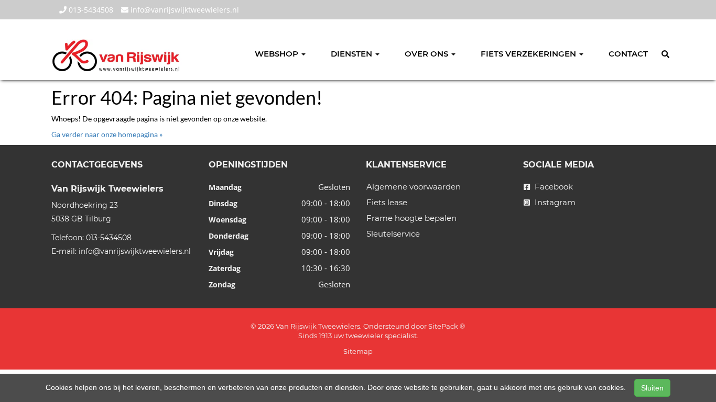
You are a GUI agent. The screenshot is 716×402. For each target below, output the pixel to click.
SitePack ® (446, 326)
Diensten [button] (352, 54)
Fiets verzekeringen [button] (529, 54)
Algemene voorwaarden (413, 187)
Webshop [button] (277, 54)
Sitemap (358, 351)
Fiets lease (386, 202)
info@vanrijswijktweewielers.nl (183, 10)
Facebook (553, 187)
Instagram (554, 202)
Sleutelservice (393, 234)
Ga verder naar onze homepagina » (106, 134)
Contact (628, 54)
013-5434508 (90, 10)
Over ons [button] (427, 54)
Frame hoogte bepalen (411, 218)
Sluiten (652, 388)
